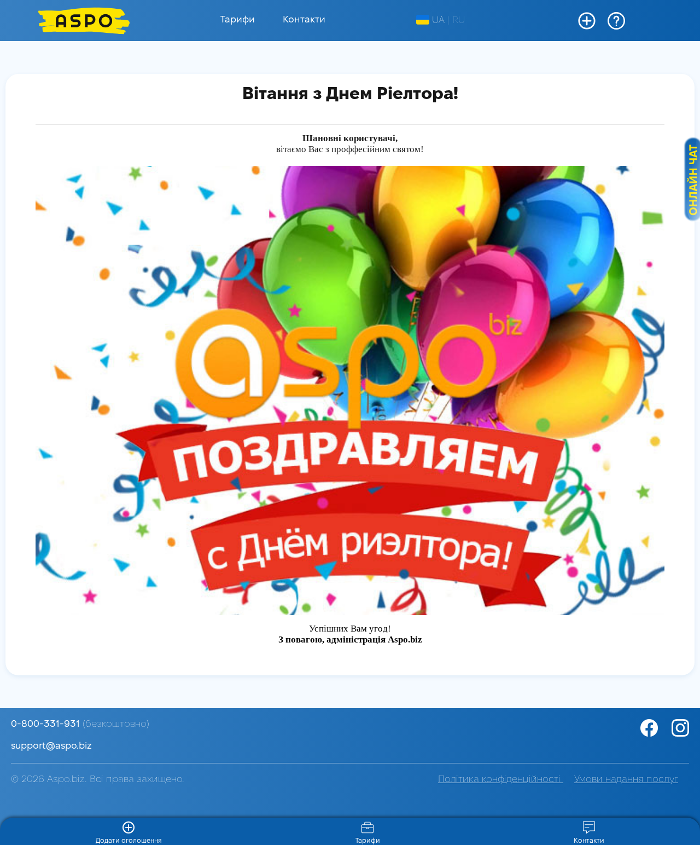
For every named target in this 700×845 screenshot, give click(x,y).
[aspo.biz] (84, 20)
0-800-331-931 (80, 724)
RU (458, 20)
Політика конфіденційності (500, 779)
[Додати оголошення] (587, 20)
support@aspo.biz (51, 746)
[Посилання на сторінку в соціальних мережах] (679, 728)
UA (438, 20)
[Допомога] (616, 20)
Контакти (304, 20)
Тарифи (237, 20)
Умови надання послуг (626, 779)
